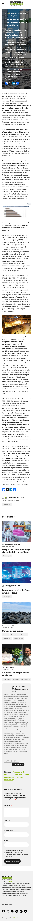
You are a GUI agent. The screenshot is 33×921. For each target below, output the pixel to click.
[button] (3, 3)
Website (6, 840)
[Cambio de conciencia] (16, 613)
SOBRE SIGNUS (6, 902)
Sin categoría (7, 504)
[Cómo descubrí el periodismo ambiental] (16, 654)
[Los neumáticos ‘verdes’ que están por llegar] (16, 572)
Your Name (8, 820)
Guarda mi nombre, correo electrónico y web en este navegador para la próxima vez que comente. (17, 853)
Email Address (9, 830)
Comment (8, 805)
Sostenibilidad (18, 638)
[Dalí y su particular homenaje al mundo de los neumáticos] (16, 531)
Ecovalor (5, 635)
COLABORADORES (7, 904)
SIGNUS (10, 882)
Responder (17, 764)
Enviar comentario (12, 861)
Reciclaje (24, 635)
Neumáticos (15, 635)
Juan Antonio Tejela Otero (18, 687)
